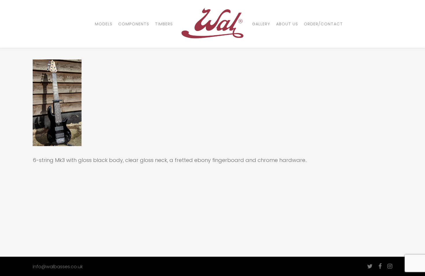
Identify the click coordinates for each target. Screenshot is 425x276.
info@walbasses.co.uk (58, 266)
